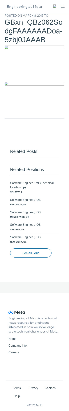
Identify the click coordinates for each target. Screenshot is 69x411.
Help (17, 396)
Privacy (33, 388)
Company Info (17, 345)
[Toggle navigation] (55, 6)
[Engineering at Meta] (24, 6)
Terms (17, 388)
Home (12, 338)
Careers (13, 352)
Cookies (50, 388)
